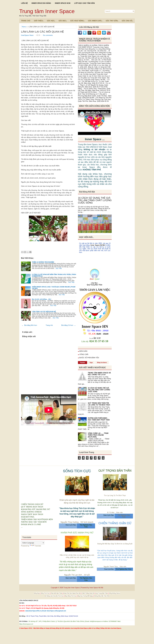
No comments (48, 35)
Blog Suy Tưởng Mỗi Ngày (85, 596)
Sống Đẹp (37, 593)
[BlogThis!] (25, 252)
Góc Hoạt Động (77, 21)
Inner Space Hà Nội (97, 245)
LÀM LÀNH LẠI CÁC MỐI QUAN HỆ (42, 31)
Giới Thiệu (38, 21)
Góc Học (51, 21)
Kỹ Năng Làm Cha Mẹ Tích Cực (54, 596)
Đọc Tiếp (59, 268)
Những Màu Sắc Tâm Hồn (101, 596)
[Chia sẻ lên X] (27, 252)
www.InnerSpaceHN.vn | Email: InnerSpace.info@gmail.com (45, 611)
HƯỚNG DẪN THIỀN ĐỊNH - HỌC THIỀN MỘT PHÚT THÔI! (99, 419)
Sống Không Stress (114, 593)
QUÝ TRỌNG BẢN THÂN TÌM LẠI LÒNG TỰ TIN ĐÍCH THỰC (99, 404)
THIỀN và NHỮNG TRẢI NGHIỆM (43, 262)
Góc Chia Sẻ (127, 21)
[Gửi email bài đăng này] (22, 252)
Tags (91, 362)
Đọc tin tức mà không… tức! (41, 299)
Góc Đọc (63, 21)
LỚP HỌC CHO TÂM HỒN (84, 3)
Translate (38, 546)
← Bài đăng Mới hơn (29, 325)
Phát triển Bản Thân (57, 593)
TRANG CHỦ (25, 21)
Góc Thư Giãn (112, 21)
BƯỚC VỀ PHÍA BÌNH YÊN (89, 358)
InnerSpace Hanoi (27, 35)
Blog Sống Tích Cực (71, 596)
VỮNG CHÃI (83, 354)
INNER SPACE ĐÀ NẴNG (41, 3)
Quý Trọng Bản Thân (101, 593)
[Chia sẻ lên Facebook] (30, 252)
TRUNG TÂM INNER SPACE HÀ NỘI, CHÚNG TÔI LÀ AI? (99, 374)
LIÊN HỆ (24, 3)
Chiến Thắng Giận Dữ (88, 593)
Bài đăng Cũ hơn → (68, 325)
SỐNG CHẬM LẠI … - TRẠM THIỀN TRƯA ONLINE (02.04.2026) (98, 435)
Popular (82, 362)
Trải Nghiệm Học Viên (124, 516)
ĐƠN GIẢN (83, 351)
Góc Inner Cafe (95, 21)
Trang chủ (49, 325)
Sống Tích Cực (45, 593)
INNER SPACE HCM (62, 3)
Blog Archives (102, 362)
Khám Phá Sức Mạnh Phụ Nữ (72, 593)
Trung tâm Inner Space (47, 11)
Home (24, 27)
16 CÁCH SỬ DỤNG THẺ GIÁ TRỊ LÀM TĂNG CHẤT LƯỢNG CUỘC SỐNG (95, 200)
